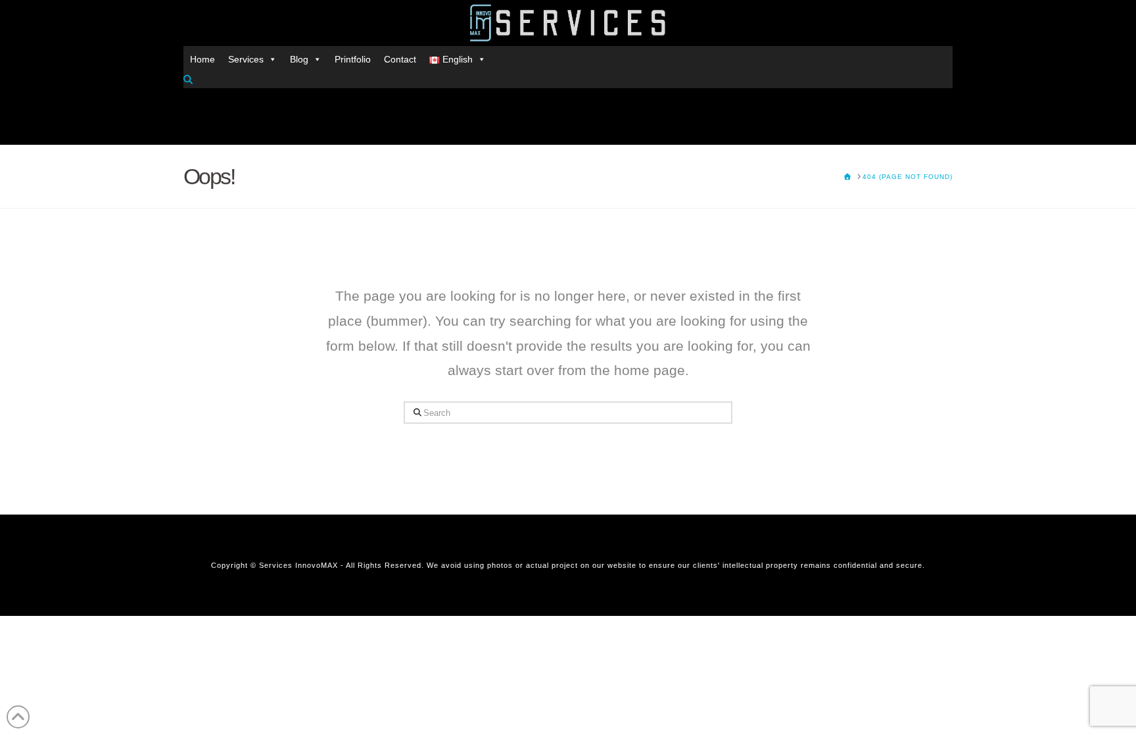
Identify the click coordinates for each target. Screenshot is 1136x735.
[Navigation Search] (189, 79)
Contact (400, 59)
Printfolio (353, 59)
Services (246, 59)
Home (202, 59)
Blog (299, 59)
